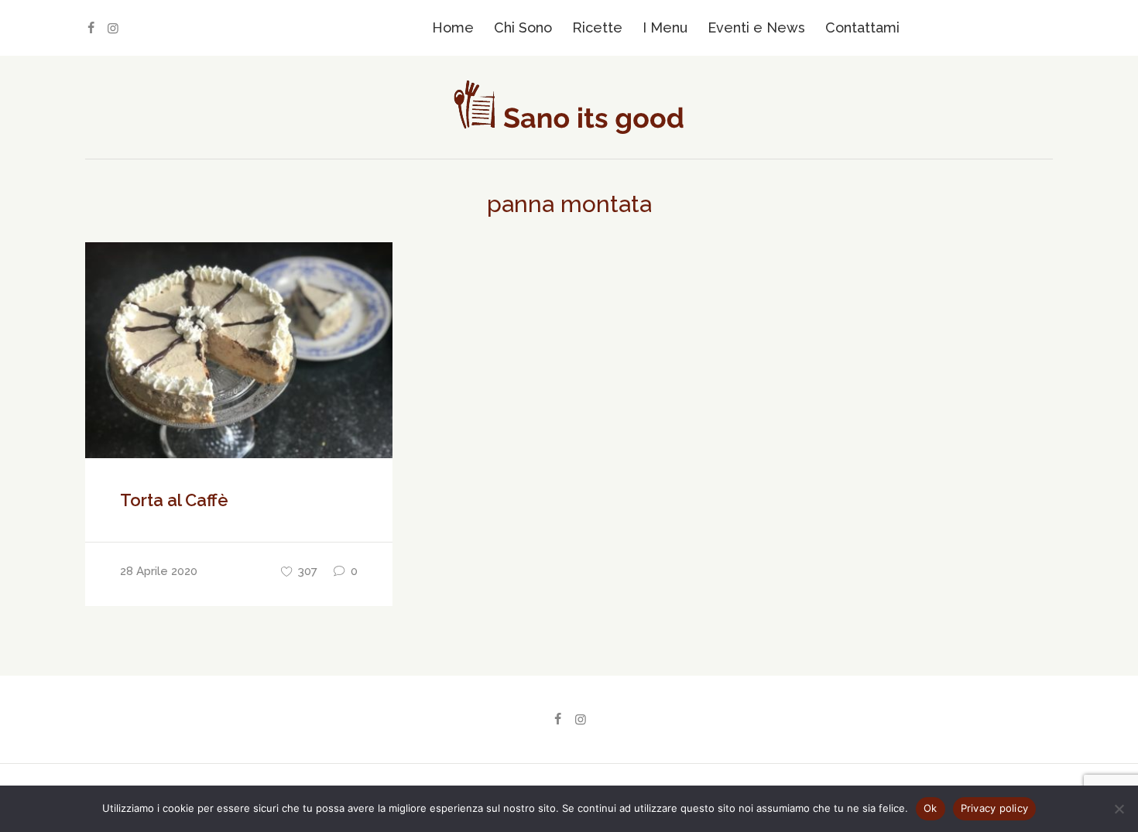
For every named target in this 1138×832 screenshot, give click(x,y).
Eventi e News (756, 27)
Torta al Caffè (174, 500)
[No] (1118, 809)
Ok (930, 808)
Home (453, 27)
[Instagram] (113, 28)
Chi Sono (523, 27)
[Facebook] (90, 28)
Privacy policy (995, 808)
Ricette (597, 27)
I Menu (665, 27)
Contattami (862, 27)
